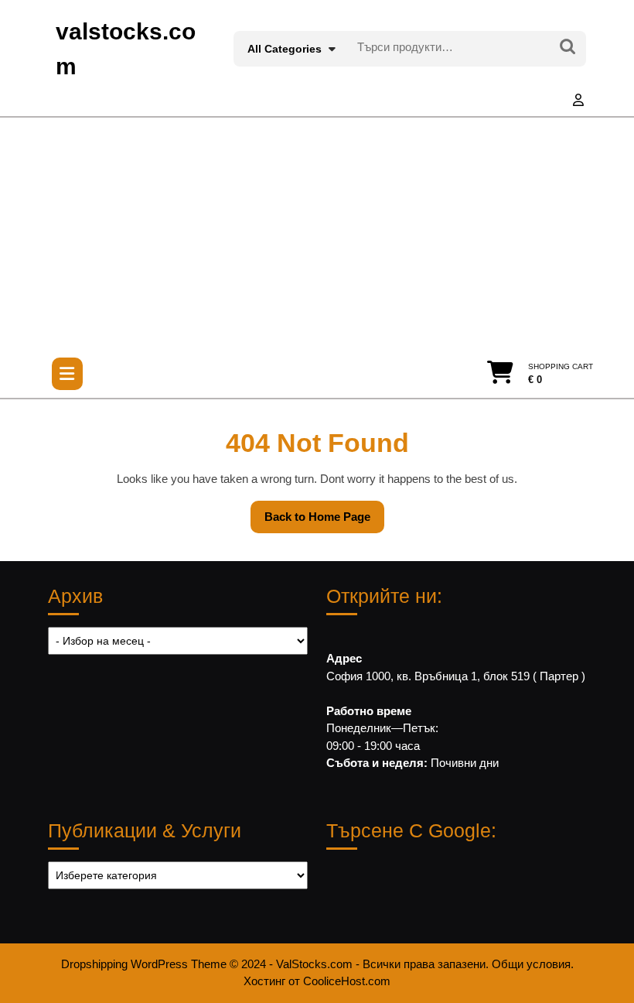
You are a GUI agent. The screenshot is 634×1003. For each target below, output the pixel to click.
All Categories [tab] (284, 49)
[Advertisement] (317, 233)
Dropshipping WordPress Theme (144, 963)
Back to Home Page (324, 521)
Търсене (567, 47)
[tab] (67, 374)
